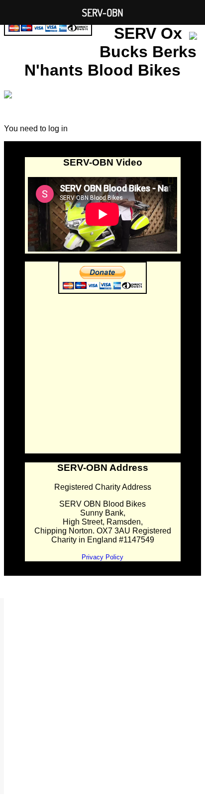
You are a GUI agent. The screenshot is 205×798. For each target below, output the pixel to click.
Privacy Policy (102, 557)
